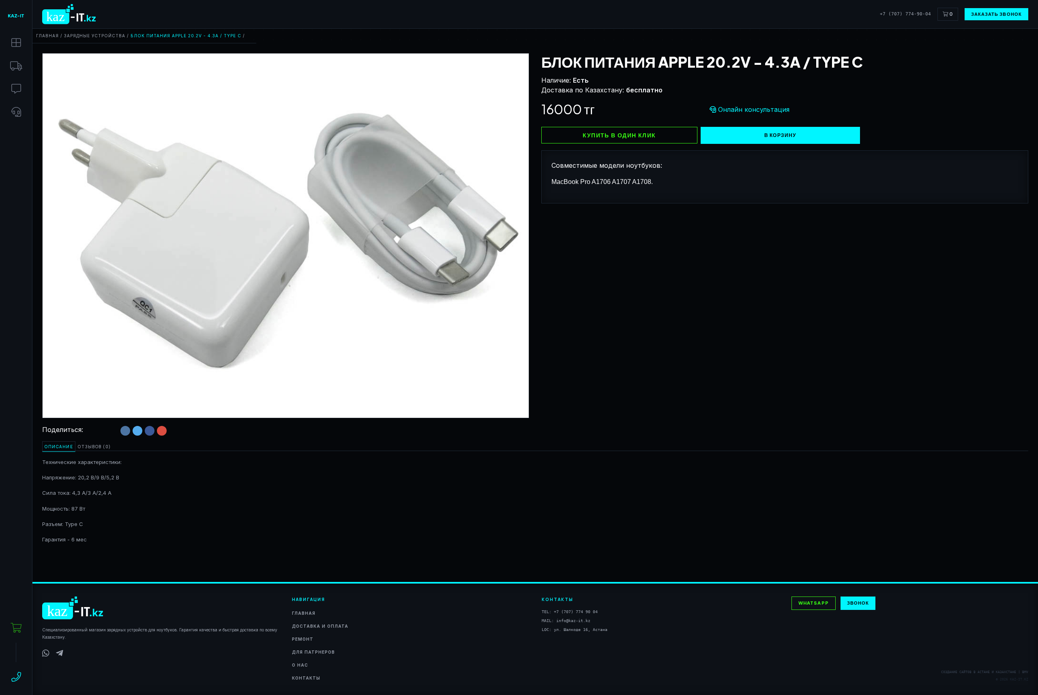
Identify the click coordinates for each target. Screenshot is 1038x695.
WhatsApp (813, 602)
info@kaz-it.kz (573, 620)
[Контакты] (16, 112)
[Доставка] (16, 66)
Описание (59, 446)
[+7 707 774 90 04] (16, 677)
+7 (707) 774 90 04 (576, 611)
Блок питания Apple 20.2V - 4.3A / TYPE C (186, 35)
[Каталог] (16, 43)
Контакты (306, 678)
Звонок (858, 602)
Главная (47, 35)
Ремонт (302, 639)
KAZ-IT (16, 15)
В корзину (780, 135)
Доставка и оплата (320, 626)
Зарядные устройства (94, 35)
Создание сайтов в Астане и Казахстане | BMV (984, 672)
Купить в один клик (619, 135)
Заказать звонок (996, 14)
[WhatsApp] (45, 653)
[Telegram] (59, 653)
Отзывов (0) (94, 446)
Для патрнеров (313, 652)
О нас (300, 665)
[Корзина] (16, 628)
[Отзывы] (16, 89)
